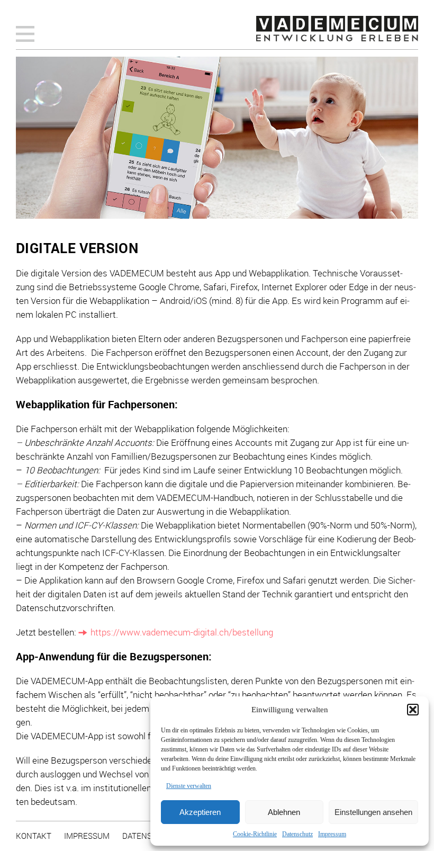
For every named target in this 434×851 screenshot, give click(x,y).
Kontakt (33, 835)
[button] (413, 709)
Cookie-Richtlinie (255, 834)
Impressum (332, 834)
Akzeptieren (200, 812)
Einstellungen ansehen (373, 812)
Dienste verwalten (188, 786)
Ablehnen (284, 812)
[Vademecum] (337, 28)
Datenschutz (297, 834)
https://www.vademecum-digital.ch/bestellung (182, 632)
